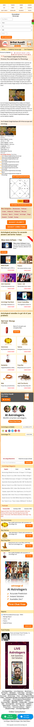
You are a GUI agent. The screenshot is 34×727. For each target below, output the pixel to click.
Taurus (13, 5)
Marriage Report (7, 616)
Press (18, 696)
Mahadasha (13, 692)
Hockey (16, 217)
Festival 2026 (6, 508)
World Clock (28, 691)
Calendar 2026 (28, 508)
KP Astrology (11, 696)
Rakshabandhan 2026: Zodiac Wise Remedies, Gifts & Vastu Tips (17, 488)
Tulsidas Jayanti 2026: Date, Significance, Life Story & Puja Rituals (17, 491)
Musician (24, 211)
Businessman (16, 208)
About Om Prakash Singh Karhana (10, 157)
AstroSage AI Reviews (17, 700)
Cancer (30, 5)
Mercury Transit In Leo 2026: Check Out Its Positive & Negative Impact (17, 485)
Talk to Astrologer (10, 716)
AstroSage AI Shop (7, 691)
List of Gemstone (18, 691)
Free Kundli (21, 694)
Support (28, 707)
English (6, 469)
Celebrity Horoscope (14, 49)
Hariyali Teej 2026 (13, 513)
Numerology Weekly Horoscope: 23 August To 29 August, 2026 (17, 472)
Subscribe (29, 434)
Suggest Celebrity (16, 222)
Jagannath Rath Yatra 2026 (8, 511)
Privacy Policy (7, 707)
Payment (28, 705)
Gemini (21, 5)
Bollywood (17, 211)
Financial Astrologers (23, 719)
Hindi (16, 469)
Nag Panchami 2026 (23, 513)
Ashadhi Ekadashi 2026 (21, 511)
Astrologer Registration (22, 708)
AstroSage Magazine (8, 466)
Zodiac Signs (20, 692)
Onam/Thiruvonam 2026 (7, 514)
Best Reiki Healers (25, 721)
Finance (5, 621)
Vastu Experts (13, 719)
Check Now (11, 270)
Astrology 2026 (10, 703)
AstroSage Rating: (5, 154)
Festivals (5, 505)
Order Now (28, 626)
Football (10, 217)
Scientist (4, 217)
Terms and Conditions (18, 707)
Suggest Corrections (16, 227)
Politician (23, 208)
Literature (4, 214)
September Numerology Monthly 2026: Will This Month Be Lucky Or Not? (17, 482)
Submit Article (6, 705)
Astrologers (4, 692)
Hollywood (10, 211)
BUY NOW (4, 252)
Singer (29, 214)
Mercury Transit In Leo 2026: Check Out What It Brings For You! (17, 475)
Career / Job (6, 619)
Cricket (4, 211)
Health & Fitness (7, 623)
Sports (10, 214)
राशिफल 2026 (15, 702)
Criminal (16, 214)
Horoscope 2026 (5, 702)
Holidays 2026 (17, 508)
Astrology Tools (20, 703)
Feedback (28, 703)
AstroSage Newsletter (9, 458)
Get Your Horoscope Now (21, 176)
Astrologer (23, 214)
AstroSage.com (23, 725)
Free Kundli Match (12, 694)
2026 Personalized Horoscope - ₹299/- (13, 614)
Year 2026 (27, 469)
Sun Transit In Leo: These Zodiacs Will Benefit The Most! (17, 501)
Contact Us (15, 705)
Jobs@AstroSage (9, 708)
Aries (4, 5)
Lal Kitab (27, 700)
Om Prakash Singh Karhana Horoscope (11, 156)
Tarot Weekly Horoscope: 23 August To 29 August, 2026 (16, 479)
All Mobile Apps (27, 427)
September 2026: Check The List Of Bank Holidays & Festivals (17, 494)
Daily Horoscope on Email (25, 458)
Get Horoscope (6, 37)
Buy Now (6, 399)
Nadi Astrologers (15, 721)
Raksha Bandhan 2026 (20, 514)
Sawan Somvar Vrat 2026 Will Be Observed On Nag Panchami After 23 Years (17, 498)
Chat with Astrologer (26, 716)
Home (3, 49)
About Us (22, 705)
